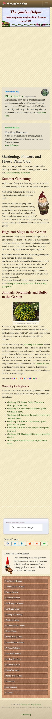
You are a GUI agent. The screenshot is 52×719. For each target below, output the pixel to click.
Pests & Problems (12, 647)
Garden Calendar (12, 597)
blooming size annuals (33, 344)
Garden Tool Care (13, 659)
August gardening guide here (17, 172)
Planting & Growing (14, 614)
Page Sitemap (36, 704)
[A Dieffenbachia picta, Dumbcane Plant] (46, 92)
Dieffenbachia (14, 96)
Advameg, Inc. (25, 704)
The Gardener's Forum (15, 586)
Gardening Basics (12, 608)
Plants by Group (12, 619)
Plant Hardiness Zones (14, 642)
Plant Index (10, 681)
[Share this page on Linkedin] (22, 544)
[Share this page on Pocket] (37, 544)
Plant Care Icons (12, 670)
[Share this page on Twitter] (14, 544)
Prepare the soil (42, 363)
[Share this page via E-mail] (44, 544)
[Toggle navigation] (46, 3)
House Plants (11, 631)
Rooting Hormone (16, 132)
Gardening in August (14, 603)
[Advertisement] (26, 57)
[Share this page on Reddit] (29, 544)
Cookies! (9, 692)
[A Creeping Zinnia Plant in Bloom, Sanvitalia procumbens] (26, 311)
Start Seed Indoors (13, 653)
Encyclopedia (11, 686)
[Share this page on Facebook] (7, 544)
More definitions (12, 145)
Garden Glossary (12, 664)
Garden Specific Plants (15, 625)
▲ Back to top (26, 714)
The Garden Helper (16, 4)
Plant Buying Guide (13, 636)
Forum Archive (11, 592)
